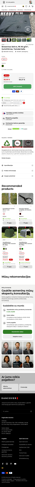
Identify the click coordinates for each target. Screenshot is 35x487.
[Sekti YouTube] (15, 464)
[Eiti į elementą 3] (14, 40)
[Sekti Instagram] (7, 464)
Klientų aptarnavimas (8, 441)
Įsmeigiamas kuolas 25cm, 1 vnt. (9, 209)
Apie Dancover (23, 441)
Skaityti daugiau (6, 158)
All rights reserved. (16, 477)
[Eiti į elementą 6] (29, 40)
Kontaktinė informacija (21, 480)
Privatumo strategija (7, 479)
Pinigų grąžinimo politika (19, 479)
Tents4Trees (23, 453)
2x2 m (5, 253)
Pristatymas (5, 447)
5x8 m (4, 59)
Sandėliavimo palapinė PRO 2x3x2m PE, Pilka (25, 243)
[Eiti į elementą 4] (19, 40)
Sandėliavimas (12, 9)
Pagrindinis (4, 9)
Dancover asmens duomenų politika (7, 455)
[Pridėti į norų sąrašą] (14, 206)
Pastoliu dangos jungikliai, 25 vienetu (25, 209)
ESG (20, 450)
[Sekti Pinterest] (11, 464)
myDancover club (24, 447)
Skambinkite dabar (17, 332)
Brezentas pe (27, 9)
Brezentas (20, 9)
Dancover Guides (24, 455)
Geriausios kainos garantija (7, 451)
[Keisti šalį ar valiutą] (23, 6)
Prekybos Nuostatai (7, 444)
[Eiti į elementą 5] (24, 40)
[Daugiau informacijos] (19, 105)
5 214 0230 (9, 119)
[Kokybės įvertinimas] (6, 44)
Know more (9, 124)
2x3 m (21, 253)
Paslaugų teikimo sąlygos (8, 480)
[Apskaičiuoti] (24, 103)
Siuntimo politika (6, 482)
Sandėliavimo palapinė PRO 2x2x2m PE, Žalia (9, 243)
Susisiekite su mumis (25, 444)
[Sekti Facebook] (3, 464)
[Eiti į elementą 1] (4, 40)
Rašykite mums (17, 336)
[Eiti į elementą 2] (9, 40)
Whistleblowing (24, 458)
